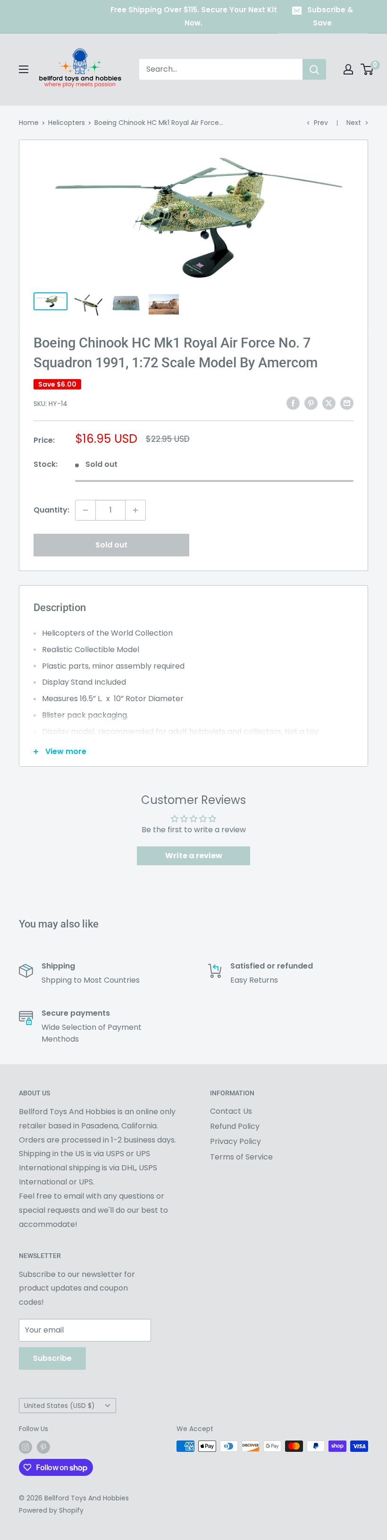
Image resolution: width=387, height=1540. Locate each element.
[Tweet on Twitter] (329, 403)
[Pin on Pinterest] (311, 403)
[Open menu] (23, 69)
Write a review (193, 855)
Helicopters (66, 122)
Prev (321, 122)
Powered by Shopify (51, 1510)
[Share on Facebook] (293, 403)
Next (353, 122)
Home (29, 122)
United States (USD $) (59, 1405)
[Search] (314, 69)
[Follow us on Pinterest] (43, 1447)
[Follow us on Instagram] (25, 1447)
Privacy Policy (235, 1141)
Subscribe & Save (330, 16)
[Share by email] (346, 403)
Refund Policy (235, 1126)
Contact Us (231, 1111)
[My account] (348, 69)
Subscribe (52, 1358)
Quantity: (51, 510)
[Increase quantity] (135, 510)
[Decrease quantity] (85, 510)
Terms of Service (241, 1156)
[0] (367, 69)
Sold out (111, 544)
